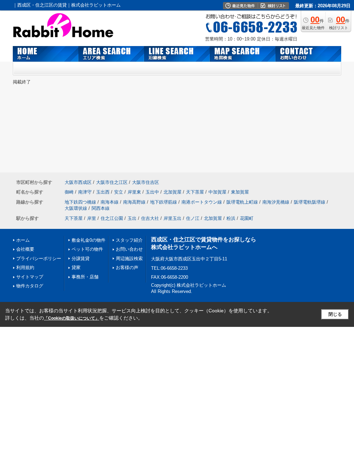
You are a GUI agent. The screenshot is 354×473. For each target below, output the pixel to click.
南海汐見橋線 (275, 202)
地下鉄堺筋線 (163, 202)
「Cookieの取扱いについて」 (71, 318)
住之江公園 (112, 218)
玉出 (132, 218)
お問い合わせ (129, 249)
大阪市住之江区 (112, 182)
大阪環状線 (76, 208)
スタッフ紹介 (129, 240)
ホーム (23, 240)
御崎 (69, 192)
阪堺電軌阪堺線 (309, 202)
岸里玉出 (172, 218)
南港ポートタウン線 (201, 202)
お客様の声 (127, 267)
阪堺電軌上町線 (242, 202)
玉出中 (152, 192)
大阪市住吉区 (145, 182)
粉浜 (230, 218)
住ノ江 (192, 218)
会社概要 (25, 249)
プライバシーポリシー (38, 258)
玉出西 (103, 192)
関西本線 (101, 208)
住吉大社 (150, 218)
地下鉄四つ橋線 (80, 202)
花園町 (246, 218)
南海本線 (110, 202)
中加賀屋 (217, 192)
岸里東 (134, 192)
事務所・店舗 (85, 276)
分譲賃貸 (81, 258)
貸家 (76, 267)
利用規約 (25, 267)
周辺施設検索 (129, 258)
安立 (118, 192)
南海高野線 (134, 202)
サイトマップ (29, 276)
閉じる (335, 314)
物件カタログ (29, 285)
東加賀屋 (240, 192)
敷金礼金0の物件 (88, 240)
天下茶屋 (195, 192)
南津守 (85, 192)
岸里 (91, 218)
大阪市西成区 (78, 182)
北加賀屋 (172, 192)
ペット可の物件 (87, 249)
